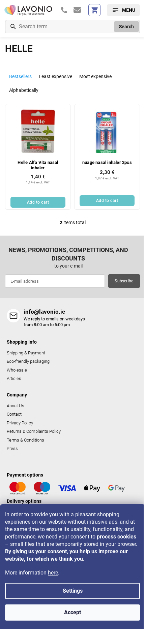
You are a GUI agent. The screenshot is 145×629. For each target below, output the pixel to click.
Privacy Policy (20, 422)
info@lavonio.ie (44, 311)
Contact (14, 414)
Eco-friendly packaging (28, 361)
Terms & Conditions (25, 440)
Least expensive (55, 76)
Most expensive (95, 76)
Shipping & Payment (26, 352)
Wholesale (17, 370)
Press (12, 448)
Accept (72, 612)
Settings (73, 591)
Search (126, 26)
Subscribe (124, 281)
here (53, 572)
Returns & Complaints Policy (34, 431)
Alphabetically (23, 90)
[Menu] (123, 10)
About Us (15, 405)
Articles (14, 378)
